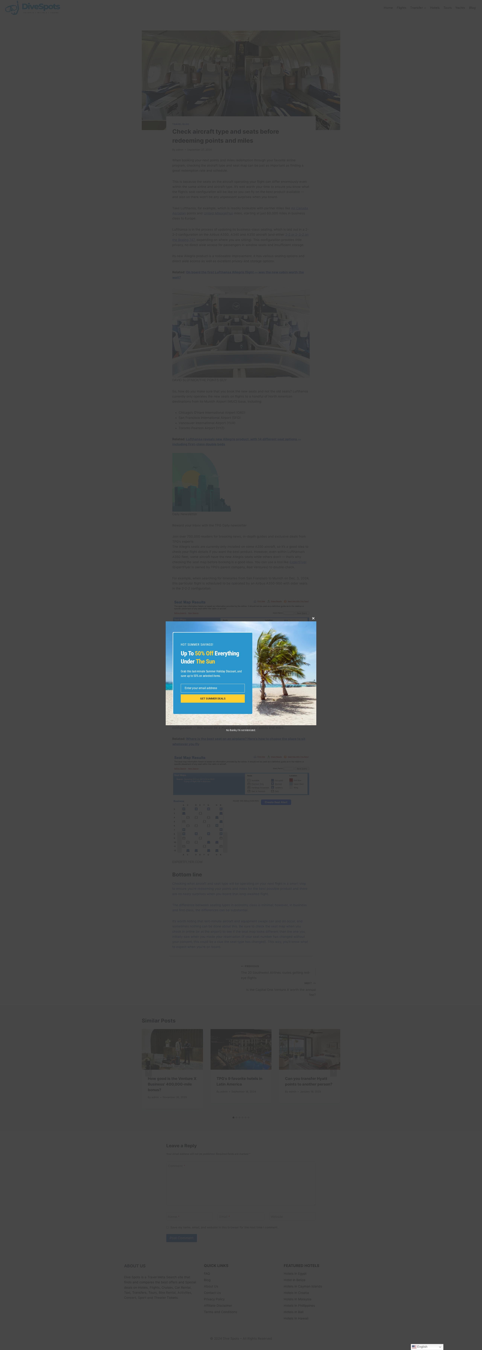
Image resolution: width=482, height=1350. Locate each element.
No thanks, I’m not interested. (241, 730)
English (421, 1346)
